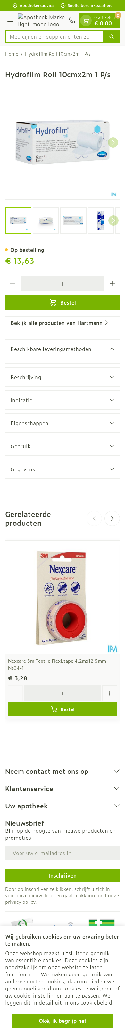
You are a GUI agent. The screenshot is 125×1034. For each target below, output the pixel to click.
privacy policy (20, 901)
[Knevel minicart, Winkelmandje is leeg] (86, 20)
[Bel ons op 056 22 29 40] (72, 20)
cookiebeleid (96, 1002)
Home (11, 54)
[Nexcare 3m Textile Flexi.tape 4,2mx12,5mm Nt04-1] (62, 597)
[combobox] (54, 36)
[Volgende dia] (112, 518)
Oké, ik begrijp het (63, 1020)
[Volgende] (113, 142)
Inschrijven (62, 875)
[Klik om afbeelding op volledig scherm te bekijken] (62, 142)
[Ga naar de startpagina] (42, 20)
